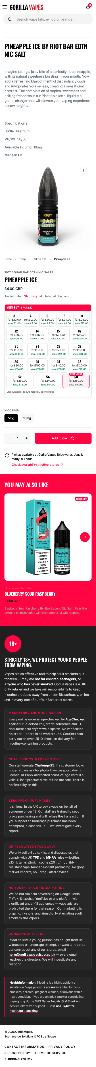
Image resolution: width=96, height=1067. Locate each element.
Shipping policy (18, 1059)
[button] (4, 7)
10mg (28, 419)
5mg (13, 419)
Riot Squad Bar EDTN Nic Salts (28, 272)
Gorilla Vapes (23, 1031)
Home (8, 259)
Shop (23, 259)
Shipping (30, 296)
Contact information (24, 1046)
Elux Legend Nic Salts (18, 588)
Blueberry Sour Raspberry (30, 594)
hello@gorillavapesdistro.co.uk (32, 954)
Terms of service (50, 1053)
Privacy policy (62, 1046)
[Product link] (48, 554)
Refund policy (17, 1053)
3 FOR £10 (40, 259)
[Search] (10, 19)
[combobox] (53, 19)
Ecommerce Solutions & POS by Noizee (30, 1036)
